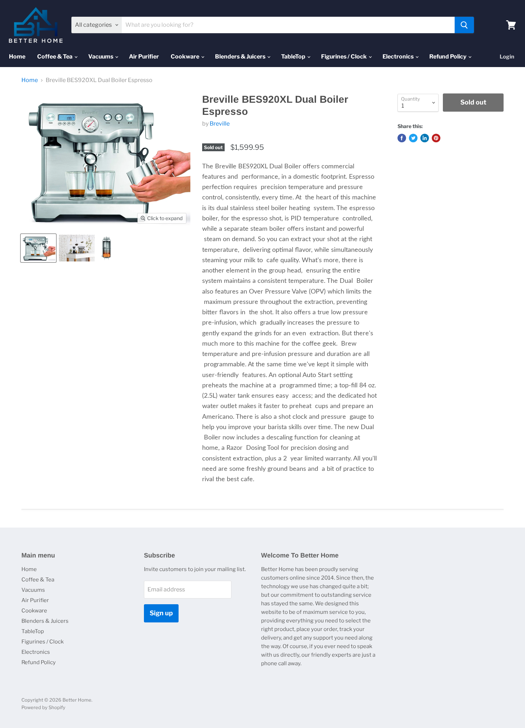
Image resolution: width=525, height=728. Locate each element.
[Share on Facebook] (402, 138)
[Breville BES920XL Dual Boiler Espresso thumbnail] (38, 248)
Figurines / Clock (344, 56)
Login (507, 57)
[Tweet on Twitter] (413, 138)
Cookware (185, 56)
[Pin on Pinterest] (436, 138)
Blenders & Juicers (240, 56)
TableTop (293, 56)
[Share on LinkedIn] (424, 138)
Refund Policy (448, 56)
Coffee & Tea (55, 56)
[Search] (464, 25)
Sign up (161, 613)
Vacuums (101, 56)
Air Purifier (144, 56)
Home (17, 56)
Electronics (398, 56)
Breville (220, 123)
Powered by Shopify (43, 707)
